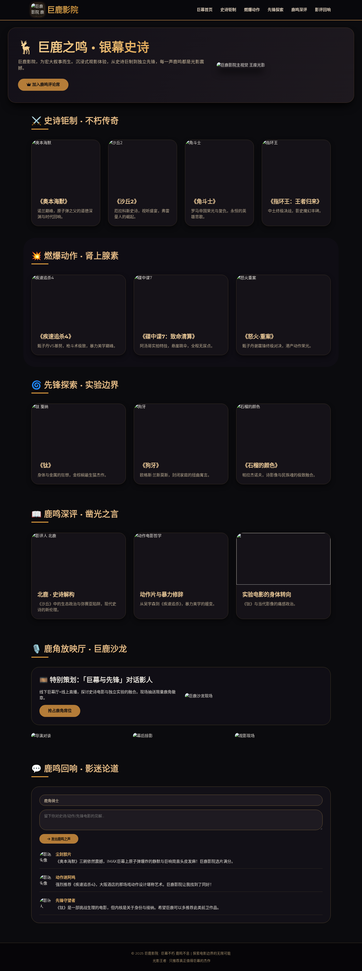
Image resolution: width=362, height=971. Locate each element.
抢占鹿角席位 (60, 710)
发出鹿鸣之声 (60, 839)
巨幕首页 (205, 9)
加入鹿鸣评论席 (45, 84)
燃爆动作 (252, 9)
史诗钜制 (228, 9)
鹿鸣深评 (299, 9)
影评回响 (323, 9)
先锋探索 (275, 9)
